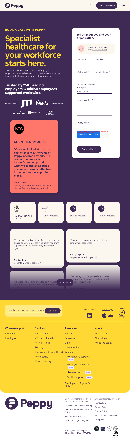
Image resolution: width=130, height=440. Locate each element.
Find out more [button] (106, 5)
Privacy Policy (83, 123)
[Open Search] (90, 5)
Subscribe (53, 310)
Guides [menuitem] (69, 352)
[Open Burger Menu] (123, 5)
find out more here (99, 50)
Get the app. (107, 310)
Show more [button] (65, 282)
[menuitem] (11, 333)
